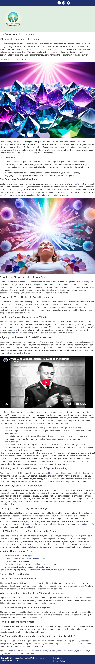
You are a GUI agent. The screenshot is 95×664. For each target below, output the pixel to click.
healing (63, 287)
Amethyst (11, 651)
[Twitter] (68, 3)
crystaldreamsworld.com (36, 558)
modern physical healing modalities (49, 473)
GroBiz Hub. (13, 661)
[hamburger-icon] (67, 18)
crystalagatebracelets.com (38, 567)
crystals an (64, 192)
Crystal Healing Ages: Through (39, 570)
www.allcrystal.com (23, 556)
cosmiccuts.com (24, 561)
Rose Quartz (13, 653)
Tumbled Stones (27, 653)
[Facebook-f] (59, 3)
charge (42, 304)
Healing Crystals (74, 651)
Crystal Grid (35, 651)
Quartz (85, 651)
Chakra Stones (23, 651)
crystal (24, 453)
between (79, 184)
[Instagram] (63, 3)
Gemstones (61, 651)
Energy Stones (48, 651)
